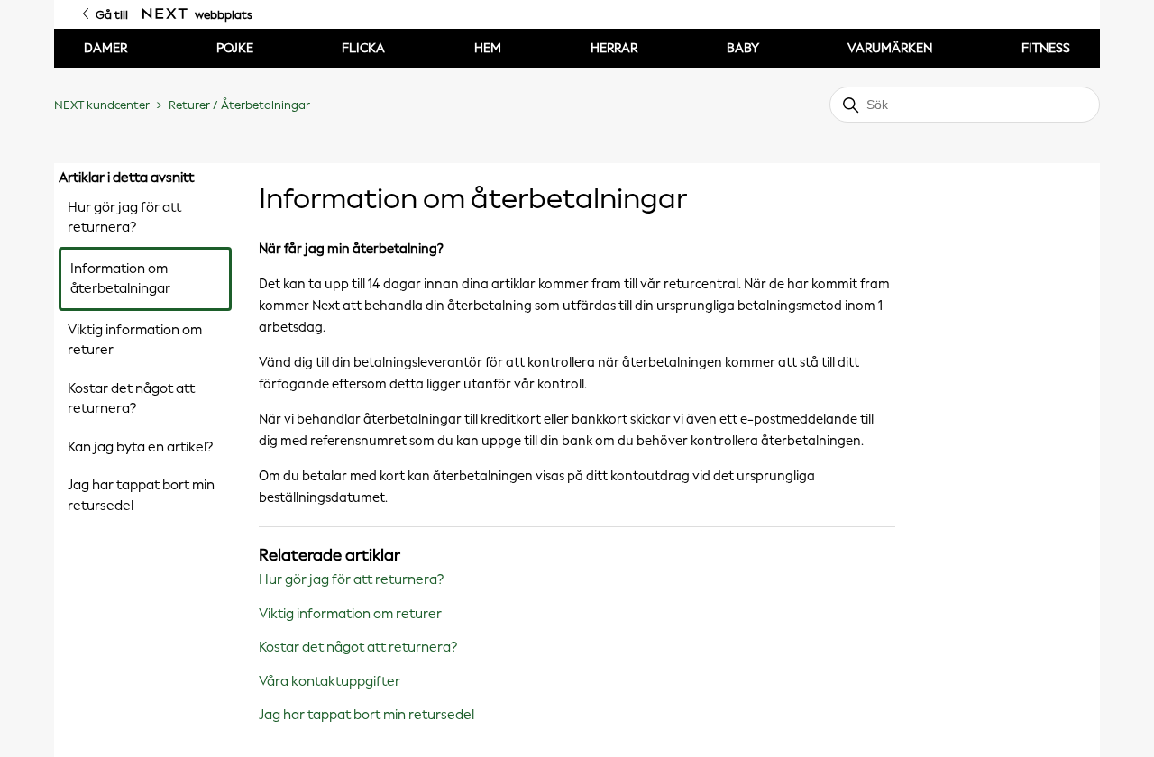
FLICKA (363, 48)
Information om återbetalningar (120, 278)
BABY (743, 48)
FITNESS (1045, 48)
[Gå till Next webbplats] (165, 14)
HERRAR (614, 48)
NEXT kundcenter (102, 105)
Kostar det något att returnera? (131, 398)
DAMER (105, 48)
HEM (487, 48)
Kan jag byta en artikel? (140, 447)
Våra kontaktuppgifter (329, 681)
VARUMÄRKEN (889, 48)
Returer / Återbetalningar (239, 105)
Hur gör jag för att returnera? (124, 217)
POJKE (234, 48)
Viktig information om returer (135, 340)
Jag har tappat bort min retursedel (141, 495)
